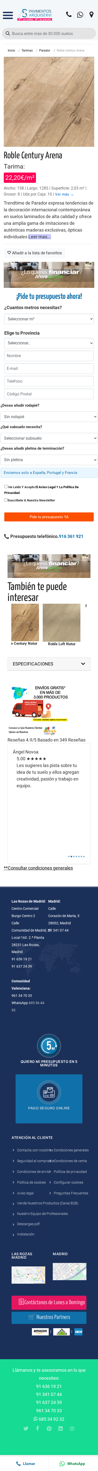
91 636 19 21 (49, 1386)
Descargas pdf (28, 1224)
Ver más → (64, 194)
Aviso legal (25, 1193)
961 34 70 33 (49, 1410)
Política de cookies (31, 1182)
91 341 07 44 (49, 1394)
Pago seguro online (49, 1108)
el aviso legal (45, 487)
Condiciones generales (71, 1150)
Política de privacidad (70, 1172)
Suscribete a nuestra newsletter (31, 500)
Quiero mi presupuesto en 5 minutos (49, 1063)
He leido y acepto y (41, 490)
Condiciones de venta (70, 1161)
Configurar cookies (68, 1182)
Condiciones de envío (33, 1172)
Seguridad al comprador (36, 1161)
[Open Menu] (8, 12)
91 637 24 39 (49, 1402)
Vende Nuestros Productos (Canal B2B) (47, 1203)
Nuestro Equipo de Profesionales (42, 1214)
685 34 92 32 (51, 1419)
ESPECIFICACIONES (33, 663)
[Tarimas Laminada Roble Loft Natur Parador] (61, 623)
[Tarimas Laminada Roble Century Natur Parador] (20, 622)
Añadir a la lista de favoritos (36, 253)
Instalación (25, 1234)
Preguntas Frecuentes (71, 1193)
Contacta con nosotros (35, 1150)
